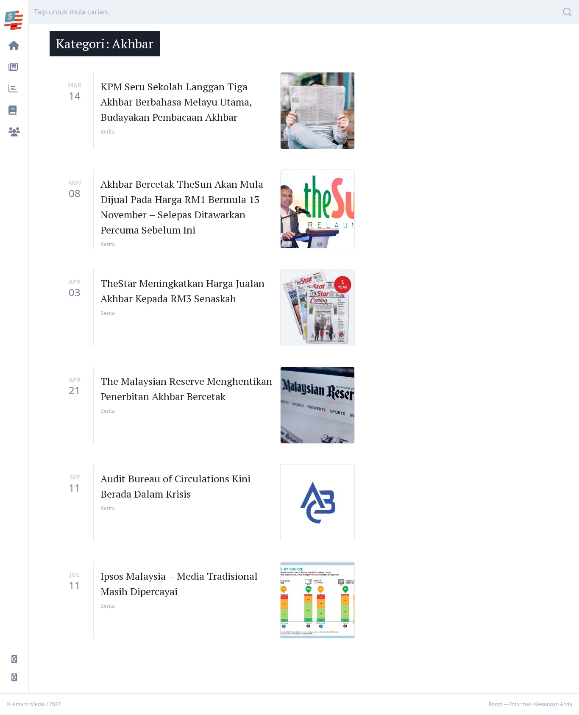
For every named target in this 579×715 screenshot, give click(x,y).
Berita (107, 131)
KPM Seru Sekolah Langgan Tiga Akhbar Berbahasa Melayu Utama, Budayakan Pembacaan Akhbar (176, 102)
